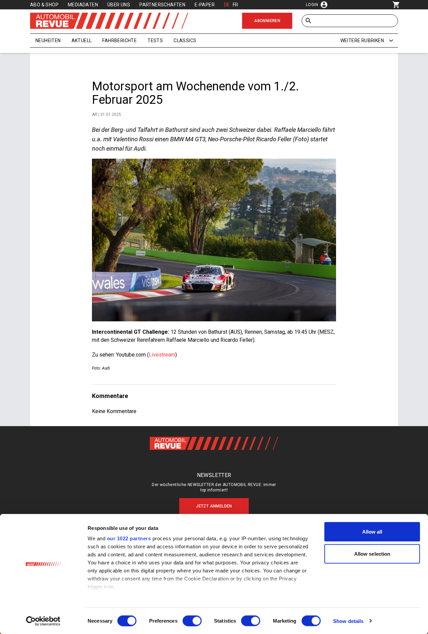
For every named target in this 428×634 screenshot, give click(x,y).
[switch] (192, 620)
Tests (155, 40)
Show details (348, 621)
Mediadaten (83, 4)
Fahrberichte (119, 40)
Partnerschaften (162, 4)
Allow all (372, 532)
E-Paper (205, 4)
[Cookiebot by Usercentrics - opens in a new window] (43, 621)
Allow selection (372, 553)
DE (227, 4)
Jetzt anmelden (214, 506)
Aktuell (82, 40)
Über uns (118, 4)
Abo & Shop (44, 4)
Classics (185, 40)
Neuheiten (48, 40)
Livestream (162, 354)
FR (235, 4)
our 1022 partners (129, 538)
